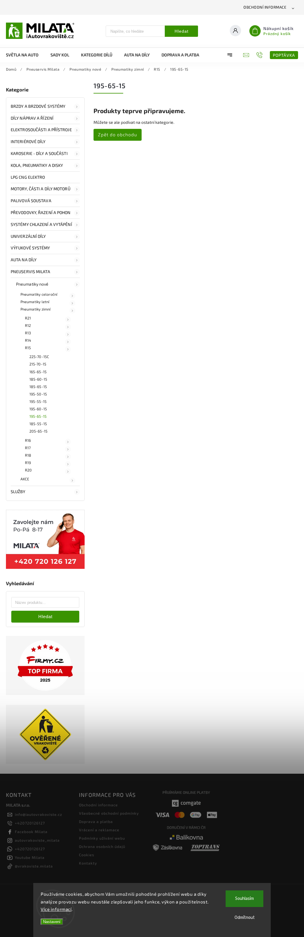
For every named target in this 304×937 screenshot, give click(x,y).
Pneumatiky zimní (35, 309)
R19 (28, 462)
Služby (18, 491)
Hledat (182, 31)
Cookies (86, 854)
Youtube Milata (30, 857)
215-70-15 (37, 364)
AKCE (24, 479)
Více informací (56, 909)
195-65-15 (38, 416)
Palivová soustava (31, 200)
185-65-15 (38, 386)
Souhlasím (244, 898)
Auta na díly (24, 259)
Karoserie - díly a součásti (39, 153)
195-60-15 (38, 408)
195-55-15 (38, 401)
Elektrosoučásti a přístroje (41, 129)
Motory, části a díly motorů (40, 188)
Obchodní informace (264, 7)
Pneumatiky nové (32, 284)
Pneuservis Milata (30, 271)
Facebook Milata (31, 831)
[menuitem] (25, 55)
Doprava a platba (96, 821)
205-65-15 (38, 431)
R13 (28, 332)
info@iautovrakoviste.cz (38, 814)
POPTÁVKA (284, 55)
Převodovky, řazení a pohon (41, 212)
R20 (28, 470)
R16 (28, 440)
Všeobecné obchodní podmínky (109, 813)
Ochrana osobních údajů (102, 846)
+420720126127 (30, 823)
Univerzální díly (28, 236)
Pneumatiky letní (35, 301)
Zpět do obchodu (117, 134)
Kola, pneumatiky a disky (37, 165)
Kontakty (88, 863)
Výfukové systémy (30, 247)
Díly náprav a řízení (32, 118)
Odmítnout (245, 917)
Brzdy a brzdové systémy (38, 106)
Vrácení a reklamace (99, 829)
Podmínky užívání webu (102, 838)
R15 (28, 347)
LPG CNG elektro (28, 177)
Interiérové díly (28, 141)
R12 (28, 325)
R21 (28, 318)
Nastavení (52, 921)
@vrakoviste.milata (34, 866)
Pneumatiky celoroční (38, 294)
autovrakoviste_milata (37, 840)
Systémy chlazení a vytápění (41, 224)
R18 (28, 455)
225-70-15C (39, 356)
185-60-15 (38, 379)
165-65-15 (38, 371)
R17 (28, 447)
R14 (28, 340)
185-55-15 (38, 423)
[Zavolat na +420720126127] (260, 55)
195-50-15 (38, 394)
